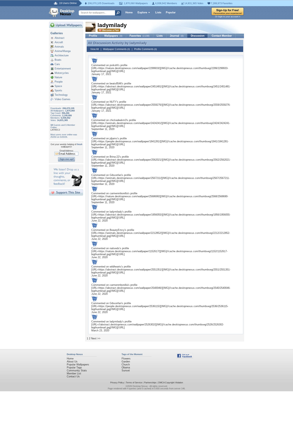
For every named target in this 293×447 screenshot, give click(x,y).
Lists (158, 12)
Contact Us (73, 376)
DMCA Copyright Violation (170, 382)
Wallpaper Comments (116, 49)
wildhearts (115, 266)
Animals (59, 46)
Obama (126, 367)
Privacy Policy (117, 382)
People (59, 81)
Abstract (59, 37)
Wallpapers (113, 35)
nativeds (114, 248)
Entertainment (63, 68)
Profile (93, 35)
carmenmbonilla (119, 193)
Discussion (198, 35)
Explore (142, 12)
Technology (61, 94)
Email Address (66, 150)
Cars (57, 64)
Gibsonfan (115, 175)
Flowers (126, 358)
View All (94, 49)
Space (58, 86)
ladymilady (138, 43)
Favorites (139, 35)
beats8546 (116, 83)
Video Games (62, 99)
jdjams (113, 138)
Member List (74, 373)
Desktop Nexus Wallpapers (61, 12)
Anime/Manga (63, 51)
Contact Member (222, 35)
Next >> (95, 338)
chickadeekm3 (118, 120)
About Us (72, 361)
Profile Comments (145, 49)
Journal (177, 35)
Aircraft (59, 42)
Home (129, 12)
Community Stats (77, 370)
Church (126, 364)
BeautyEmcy (117, 229)
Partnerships (150, 382)
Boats (58, 59)
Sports (58, 90)
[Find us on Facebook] (185, 357)
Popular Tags (74, 367)
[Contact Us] (67, 185)
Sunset (126, 370)
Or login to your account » (227, 16)
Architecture (62, 55)
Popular (171, 12)
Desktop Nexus (140, 386)
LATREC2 (55, 130)
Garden (126, 361)
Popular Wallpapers (78, 364)
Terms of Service (134, 382)
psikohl (114, 65)
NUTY (113, 101)
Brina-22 (114, 156)
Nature (58, 77)
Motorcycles (62, 72)
